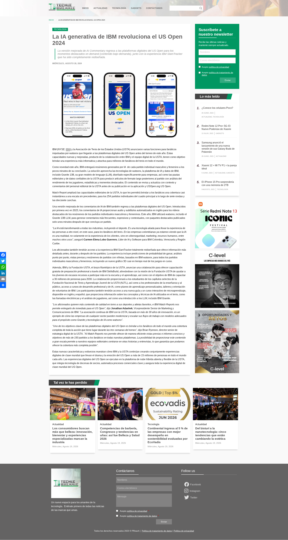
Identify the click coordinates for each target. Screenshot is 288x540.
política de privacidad (219, 67)
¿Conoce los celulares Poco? (217, 108)
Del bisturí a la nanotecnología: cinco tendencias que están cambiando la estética (210, 433)
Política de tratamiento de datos (157, 531)
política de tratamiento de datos (142, 516)
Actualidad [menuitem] (100, 8)
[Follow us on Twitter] (187, 497)
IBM (68, 149)
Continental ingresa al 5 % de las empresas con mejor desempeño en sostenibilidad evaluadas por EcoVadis (168, 435)
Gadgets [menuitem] (136, 8)
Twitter (193, 497)
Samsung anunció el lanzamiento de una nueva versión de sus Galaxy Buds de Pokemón (218, 147)
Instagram (195, 491)
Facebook (195, 484)
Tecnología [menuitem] (119, 8)
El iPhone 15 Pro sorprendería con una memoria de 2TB (218, 183)
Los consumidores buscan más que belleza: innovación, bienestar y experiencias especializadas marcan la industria (72, 435)
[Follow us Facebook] (187, 484)
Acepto (215, 67)
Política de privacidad (184, 531)
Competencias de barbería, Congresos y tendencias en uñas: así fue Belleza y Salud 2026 (120, 433)
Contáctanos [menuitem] (154, 8)
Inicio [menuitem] (85, 8)
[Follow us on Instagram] (187, 491)
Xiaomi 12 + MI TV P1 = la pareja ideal (219, 167)
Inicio (51, 20)
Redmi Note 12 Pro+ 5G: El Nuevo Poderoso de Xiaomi (216, 127)
